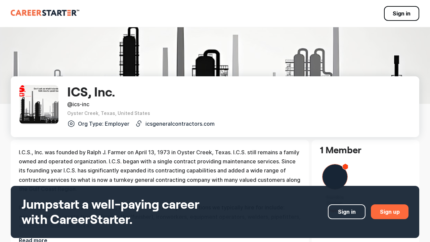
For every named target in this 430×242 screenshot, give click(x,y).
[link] (45, 13)
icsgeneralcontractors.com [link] (180, 123)
